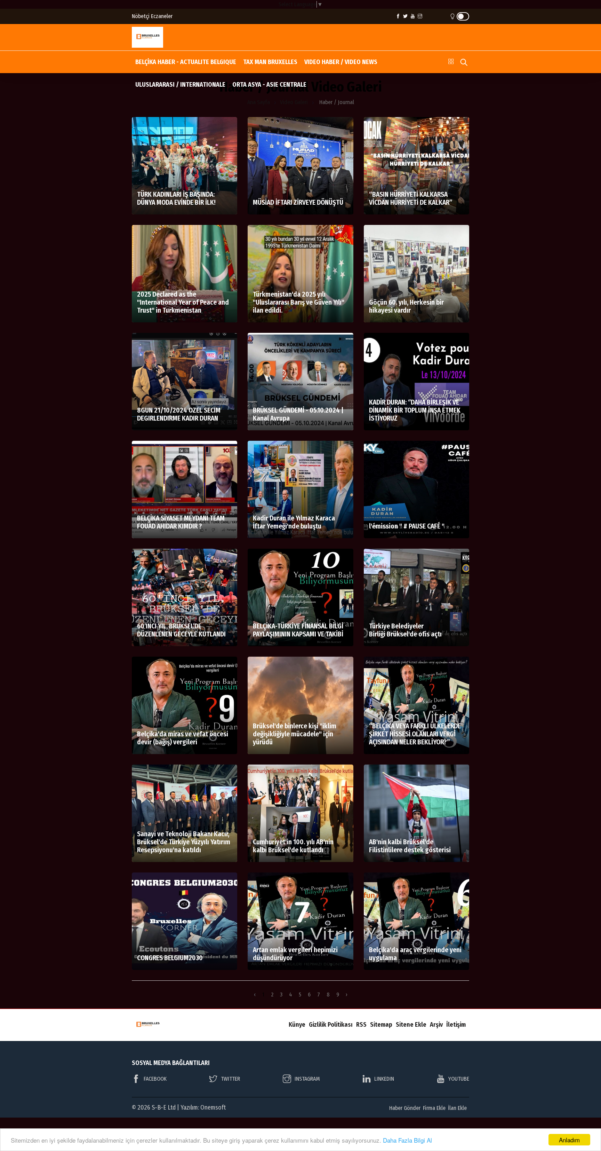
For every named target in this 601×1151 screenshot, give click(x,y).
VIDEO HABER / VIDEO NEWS (340, 62)
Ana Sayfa (258, 102)
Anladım (569, 1139)
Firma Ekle (434, 1108)
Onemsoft (213, 1107)
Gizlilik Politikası (331, 1024)
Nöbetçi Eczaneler (152, 16)
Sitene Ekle (411, 1024)
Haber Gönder (404, 1108)
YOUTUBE (458, 1078)
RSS (361, 1024)
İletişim (456, 1024)
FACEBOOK (155, 1078)
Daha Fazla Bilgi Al (407, 1140)
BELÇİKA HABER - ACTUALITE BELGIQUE (185, 62)
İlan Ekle (457, 1108)
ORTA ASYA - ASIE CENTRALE (269, 84)
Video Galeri (294, 102)
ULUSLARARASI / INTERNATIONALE (180, 84)
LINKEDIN (384, 1078)
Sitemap (381, 1024)
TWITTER (230, 1078)
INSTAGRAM (307, 1078)
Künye (297, 1024)
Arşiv (436, 1024)
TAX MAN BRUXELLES (270, 62)
